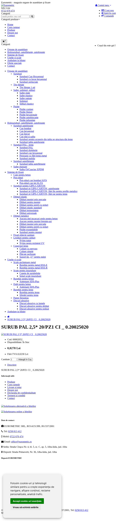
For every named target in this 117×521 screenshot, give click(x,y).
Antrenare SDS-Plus (29, 281)
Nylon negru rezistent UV (32, 243)
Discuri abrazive (21, 300)
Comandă (109, 16)
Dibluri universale (28, 213)
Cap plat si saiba (27, 136)
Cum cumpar (13, 27)
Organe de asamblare (17, 49)
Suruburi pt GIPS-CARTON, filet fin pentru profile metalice (48, 191)
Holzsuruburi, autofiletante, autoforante (26, 52)
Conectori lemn (20, 246)
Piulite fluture (26, 112)
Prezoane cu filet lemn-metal (33, 155)
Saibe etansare (20, 166)
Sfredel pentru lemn (29, 295)
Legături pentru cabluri (24, 237)
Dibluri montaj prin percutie (33, 199)
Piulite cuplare (26, 109)
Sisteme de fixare (15, 55)
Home (10, 24)
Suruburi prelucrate (29, 82)
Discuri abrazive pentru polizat (34, 308)
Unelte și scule (14, 57)
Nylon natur (25, 240)
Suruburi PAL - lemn (23, 144)
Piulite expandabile (29, 229)
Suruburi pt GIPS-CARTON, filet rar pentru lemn (43, 194)
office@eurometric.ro (21, 441)
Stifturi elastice (27, 103)
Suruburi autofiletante (23, 161)
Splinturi (24, 101)
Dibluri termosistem (29, 210)
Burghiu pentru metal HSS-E (33, 265)
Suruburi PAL (26, 147)
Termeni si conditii (16, 395)
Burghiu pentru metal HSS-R (34, 267)
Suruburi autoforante (23, 125)
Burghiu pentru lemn (29, 292)
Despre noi (12, 32)
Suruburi (17, 73)
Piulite (16, 106)
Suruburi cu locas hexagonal (33, 79)
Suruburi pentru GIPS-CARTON (29, 185)
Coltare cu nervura (28, 248)
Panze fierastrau (21, 298)
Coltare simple (26, 251)
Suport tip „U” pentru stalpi (33, 257)
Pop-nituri (18, 177)
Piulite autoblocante (29, 117)
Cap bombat (25, 128)
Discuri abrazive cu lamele (32, 303)
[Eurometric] (7, 5)
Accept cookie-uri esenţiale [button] (27, 501)
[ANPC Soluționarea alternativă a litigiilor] (18, 406)
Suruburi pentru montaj (31, 232)
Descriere (11, 365)
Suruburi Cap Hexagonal (32, 76)
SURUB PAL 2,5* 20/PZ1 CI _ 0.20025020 (28, 319)
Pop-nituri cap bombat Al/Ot (33, 180)
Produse (11, 30)
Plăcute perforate (28, 254)
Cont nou (109, 10)
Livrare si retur (14, 387)
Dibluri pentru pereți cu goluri (34, 205)
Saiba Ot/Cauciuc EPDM (32, 169)
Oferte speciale (14, 63)
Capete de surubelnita (30, 273)
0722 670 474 (16, 436)
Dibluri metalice (21, 216)
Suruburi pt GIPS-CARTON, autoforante (39, 188)
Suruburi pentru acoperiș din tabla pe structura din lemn (46, 139)
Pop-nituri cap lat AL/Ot (31, 183)
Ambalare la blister (16, 60)
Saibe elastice (26, 95)
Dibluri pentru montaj (30, 202)
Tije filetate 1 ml (27, 87)
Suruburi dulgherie (28, 150)
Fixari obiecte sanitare (23, 235)
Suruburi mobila (27, 158)
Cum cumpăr (13, 384)
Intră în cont (110, 13)
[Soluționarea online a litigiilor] (16, 411)
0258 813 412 (14, 431)
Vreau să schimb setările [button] (25, 507)
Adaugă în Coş (25, 359)
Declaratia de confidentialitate (21, 392)
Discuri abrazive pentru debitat (34, 306)
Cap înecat (25, 134)
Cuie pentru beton (22, 175)
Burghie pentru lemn (23, 289)
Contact (11, 35)
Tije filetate (18, 84)
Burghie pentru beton (23, 278)
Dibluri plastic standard (31, 207)
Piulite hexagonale (28, 114)
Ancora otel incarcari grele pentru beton (39, 218)
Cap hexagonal (27, 131)
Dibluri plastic (20, 196)
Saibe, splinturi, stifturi (24, 90)
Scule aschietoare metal (24, 262)
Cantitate (5, 359)
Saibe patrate (26, 98)
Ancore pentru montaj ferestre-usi (36, 221)
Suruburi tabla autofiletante (32, 164)
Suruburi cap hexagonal (31, 153)
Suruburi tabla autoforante (32, 142)
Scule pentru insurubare (24, 270)
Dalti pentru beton (22, 284)
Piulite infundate (27, 120)
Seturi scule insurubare (30, 276)
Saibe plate (25, 93)
